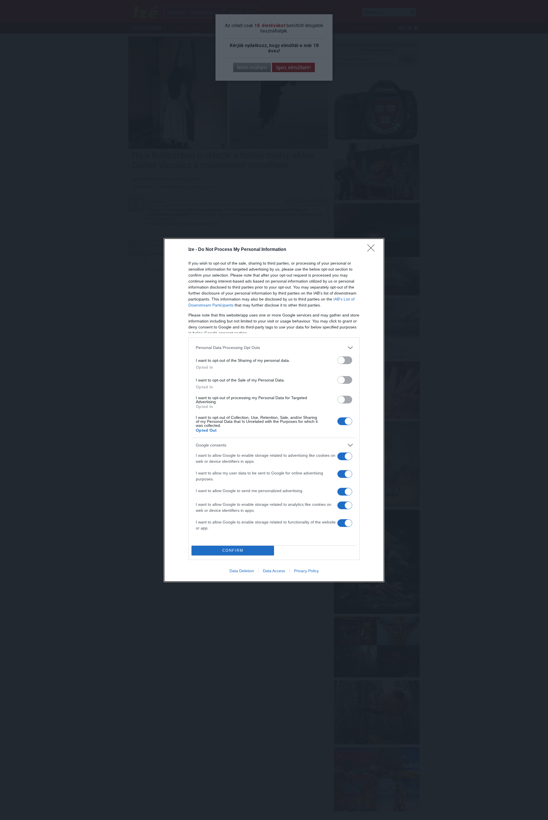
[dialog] (274, 410)
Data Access (274, 571)
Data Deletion (241, 571)
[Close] (372, 249)
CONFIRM (232, 550)
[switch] (344, 360)
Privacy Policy (306, 571)
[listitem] (274, 348)
